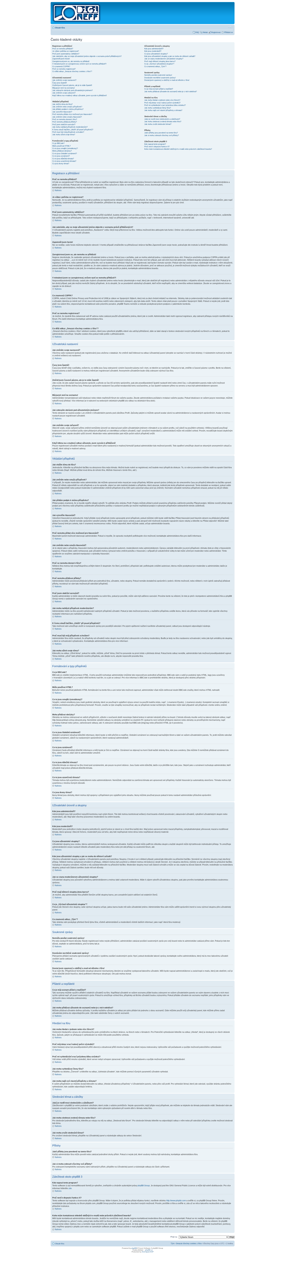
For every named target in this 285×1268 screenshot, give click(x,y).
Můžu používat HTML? (61, 146)
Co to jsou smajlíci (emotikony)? (65, 148)
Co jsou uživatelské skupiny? (156, 54)
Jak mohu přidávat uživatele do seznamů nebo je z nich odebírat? (170, 91)
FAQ (197, 32)
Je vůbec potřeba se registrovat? (65, 51)
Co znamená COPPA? (61, 66)
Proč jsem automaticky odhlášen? (65, 54)
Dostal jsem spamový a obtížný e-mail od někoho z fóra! (166, 80)
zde (70, 1188)
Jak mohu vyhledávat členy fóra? (157, 108)
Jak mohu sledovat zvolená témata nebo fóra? (162, 121)
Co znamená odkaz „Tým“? (155, 66)
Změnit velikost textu (230, 27)
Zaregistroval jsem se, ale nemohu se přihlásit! (70, 61)
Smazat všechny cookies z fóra (188, 1243)
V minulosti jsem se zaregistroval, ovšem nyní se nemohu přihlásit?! (79, 64)
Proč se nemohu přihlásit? (62, 49)
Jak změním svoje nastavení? (64, 80)
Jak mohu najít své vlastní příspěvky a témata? (163, 110)
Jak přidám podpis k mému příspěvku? (67, 109)
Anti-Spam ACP (148, 1252)
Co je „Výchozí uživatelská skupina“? (159, 64)
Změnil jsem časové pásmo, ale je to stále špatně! (72, 85)
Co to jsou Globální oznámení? (64, 153)
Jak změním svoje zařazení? (64, 93)
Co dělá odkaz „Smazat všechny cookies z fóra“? (72, 71)
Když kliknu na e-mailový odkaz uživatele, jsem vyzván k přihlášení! (79, 95)
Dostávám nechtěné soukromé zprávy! (160, 78)
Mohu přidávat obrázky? (62, 151)
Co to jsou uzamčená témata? (64, 161)
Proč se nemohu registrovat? (64, 69)
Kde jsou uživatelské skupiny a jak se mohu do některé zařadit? (169, 56)
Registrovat (216, 32)
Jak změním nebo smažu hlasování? (67, 117)
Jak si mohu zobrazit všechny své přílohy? (161, 135)
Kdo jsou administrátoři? (153, 49)
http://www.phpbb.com (176, 1200)
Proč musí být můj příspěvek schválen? (68, 132)
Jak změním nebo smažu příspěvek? (67, 107)
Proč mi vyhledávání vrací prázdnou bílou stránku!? (165, 105)
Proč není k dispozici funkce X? (157, 147)
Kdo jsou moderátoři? (152, 51)
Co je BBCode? (58, 143)
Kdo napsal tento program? (155, 144)
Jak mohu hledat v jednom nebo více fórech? (162, 100)
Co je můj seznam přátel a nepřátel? (158, 89)
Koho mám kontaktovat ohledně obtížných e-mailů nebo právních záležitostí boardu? (178, 149)
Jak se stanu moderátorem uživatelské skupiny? (163, 59)
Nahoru (58, 190)
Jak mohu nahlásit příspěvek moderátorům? (70, 127)
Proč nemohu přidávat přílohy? (64, 122)
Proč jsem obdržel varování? (63, 124)
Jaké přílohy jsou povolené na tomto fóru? (161, 133)
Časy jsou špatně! (59, 83)
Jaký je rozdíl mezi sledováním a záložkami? (162, 119)
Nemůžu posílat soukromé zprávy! (158, 75)
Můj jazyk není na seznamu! (63, 88)
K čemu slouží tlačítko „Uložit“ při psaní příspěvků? (72, 130)
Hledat (205, 32)
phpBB (134, 1248)
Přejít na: (173, 1237)
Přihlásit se (228, 32)
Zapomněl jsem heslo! (61, 59)
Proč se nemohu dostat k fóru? (64, 119)
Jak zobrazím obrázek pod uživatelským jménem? (72, 90)
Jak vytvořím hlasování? (62, 112)
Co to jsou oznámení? (61, 156)
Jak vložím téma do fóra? (62, 104)
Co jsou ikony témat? (60, 164)
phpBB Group (144, 1185)
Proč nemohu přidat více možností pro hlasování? (72, 114)
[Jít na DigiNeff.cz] (76, 13)
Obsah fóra (60, 28)
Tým (172, 1243)
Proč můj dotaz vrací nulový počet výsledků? (162, 103)
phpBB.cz (149, 1250)
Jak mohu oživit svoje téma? (63, 135)
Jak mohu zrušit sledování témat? (157, 124)
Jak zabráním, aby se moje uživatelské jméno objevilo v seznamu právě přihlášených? (87, 56)
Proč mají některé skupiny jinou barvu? (159, 61)
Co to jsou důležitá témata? (63, 159)
